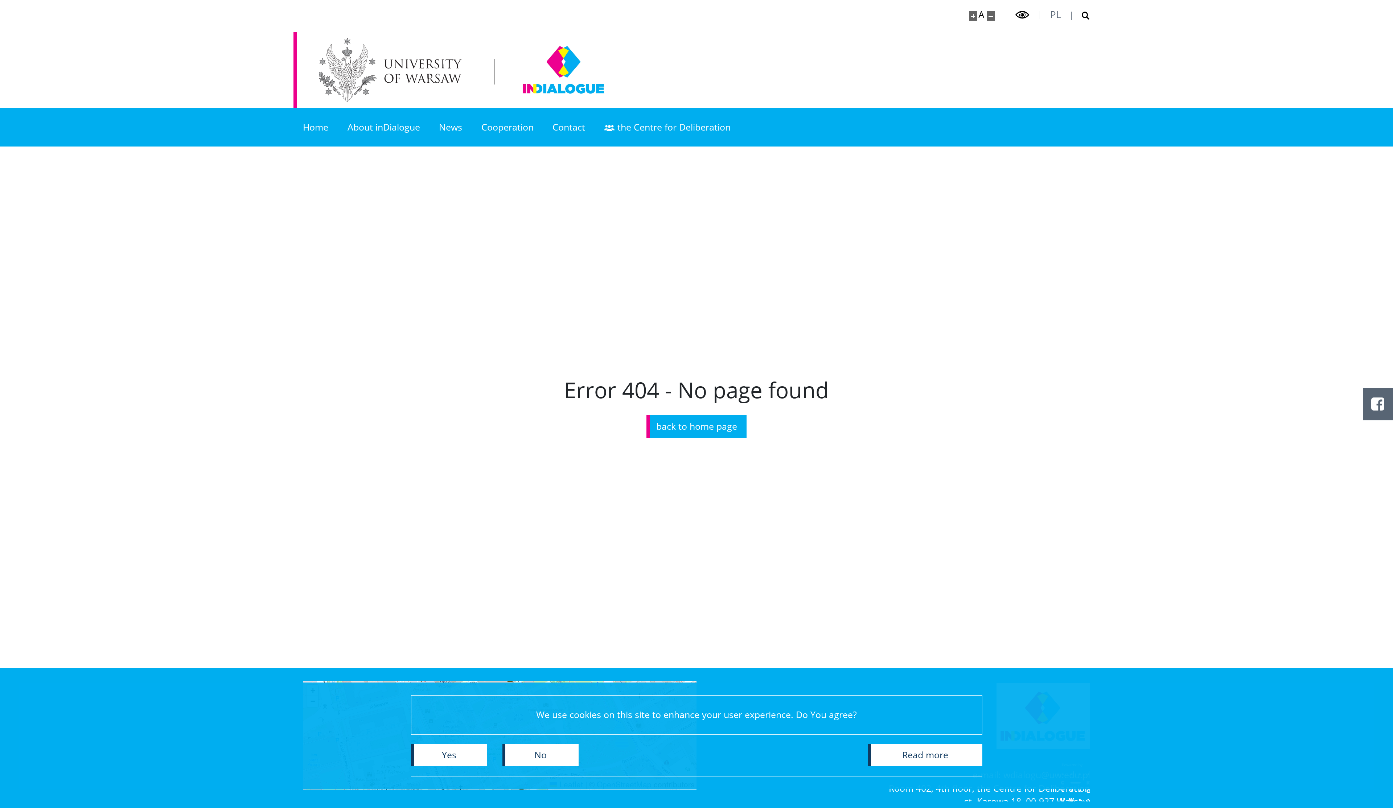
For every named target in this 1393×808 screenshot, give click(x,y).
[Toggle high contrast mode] (1022, 15)
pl (1055, 14)
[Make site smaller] (991, 16)
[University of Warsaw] (393, 70)
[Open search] (1080, 16)
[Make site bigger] (973, 16)
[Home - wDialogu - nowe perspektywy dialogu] (564, 70)
